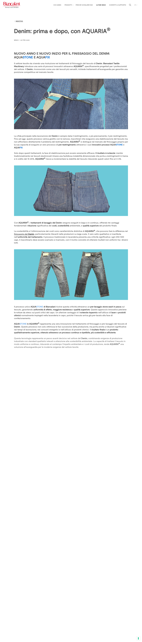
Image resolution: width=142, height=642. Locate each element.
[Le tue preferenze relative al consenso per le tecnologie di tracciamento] (138, 638)
